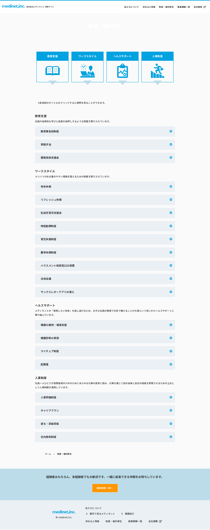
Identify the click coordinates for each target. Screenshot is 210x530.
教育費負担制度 (50, 131)
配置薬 (45, 364)
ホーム (48, 454)
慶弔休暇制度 (48, 252)
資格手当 (46, 144)
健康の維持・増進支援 (54, 324)
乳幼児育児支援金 (51, 212)
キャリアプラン (50, 410)
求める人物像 (149, 7)
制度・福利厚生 (166, 7)
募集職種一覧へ (105, 488)
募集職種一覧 (183, 7)
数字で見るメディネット (102, 513)
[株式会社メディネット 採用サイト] (13, 6)
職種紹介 (129, 513)
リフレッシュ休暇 (51, 199)
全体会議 (46, 278)
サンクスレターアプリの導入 (57, 292)
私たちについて (131, 7)
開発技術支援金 (50, 157)
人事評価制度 (48, 397)
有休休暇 (46, 186)
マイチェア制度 (50, 351)
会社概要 (198, 7)
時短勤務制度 (48, 226)
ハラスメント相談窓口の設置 (58, 265)
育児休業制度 (48, 239)
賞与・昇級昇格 (50, 423)
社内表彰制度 (48, 436)
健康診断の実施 (50, 338)
